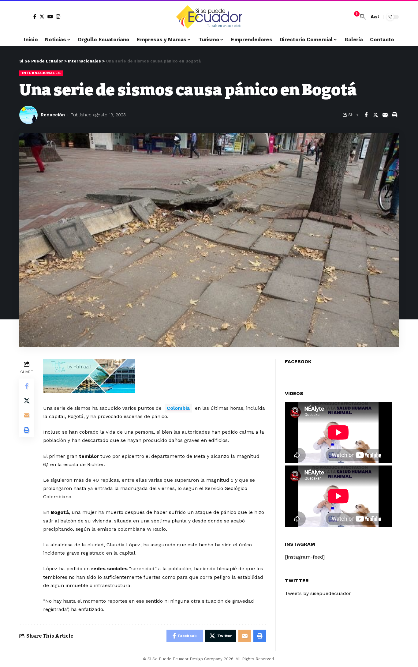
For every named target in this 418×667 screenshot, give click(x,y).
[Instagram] (58, 16)
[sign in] (25, 17)
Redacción (53, 115)
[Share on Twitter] (375, 115)
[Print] (394, 115)
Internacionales (41, 73)
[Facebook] (35, 16)
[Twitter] (42, 16)
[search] (363, 17)
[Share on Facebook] (366, 115)
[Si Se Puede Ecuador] (208, 17)
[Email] (385, 115)
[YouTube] (50, 16)
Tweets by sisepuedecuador (318, 593)
